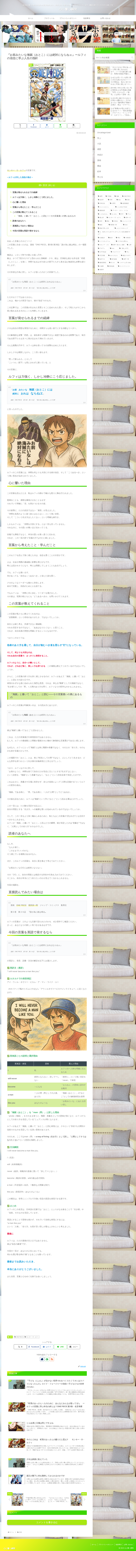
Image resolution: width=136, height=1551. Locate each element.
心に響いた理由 (19, 202)
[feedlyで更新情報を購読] (47, 1359)
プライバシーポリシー (105, 1544)
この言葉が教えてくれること (25, 212)
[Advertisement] (47, 150)
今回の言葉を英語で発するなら (26, 231)
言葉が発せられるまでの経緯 (25, 192)
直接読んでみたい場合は (23, 226)
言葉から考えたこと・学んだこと (27, 207)
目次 (45, 185)
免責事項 (119, 1544)
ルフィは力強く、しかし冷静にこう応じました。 (34, 197)
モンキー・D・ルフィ (32, 1337)
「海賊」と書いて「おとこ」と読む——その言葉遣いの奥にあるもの (46, 216)
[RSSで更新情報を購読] (52, 1359)
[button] (73, 125)
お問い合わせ (128, 1544)
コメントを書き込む (47, 1522)
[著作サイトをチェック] (42, 1359)
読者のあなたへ (19, 221)
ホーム (94, 1544)
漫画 (11, 1337)
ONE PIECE (19, 1337)
